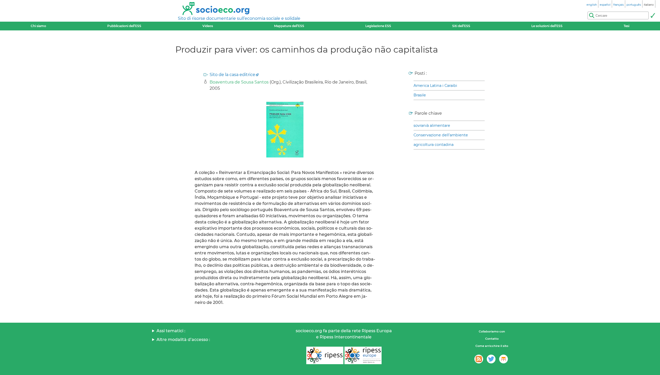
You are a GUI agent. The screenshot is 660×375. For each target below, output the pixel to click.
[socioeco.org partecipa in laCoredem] (503, 359)
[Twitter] (491, 359)
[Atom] (478, 359)
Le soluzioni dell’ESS (547, 26)
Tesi (626, 26)
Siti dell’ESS (461, 26)
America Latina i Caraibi (435, 85)
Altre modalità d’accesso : (183, 339)
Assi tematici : (170, 330)
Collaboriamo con (492, 331)
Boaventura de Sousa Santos (239, 82)
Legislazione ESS (378, 26)
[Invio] (652, 15)
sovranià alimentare (432, 125)
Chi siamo (38, 26)
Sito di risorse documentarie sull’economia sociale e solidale (239, 18)
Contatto (492, 338)
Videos (207, 26)
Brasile (420, 95)
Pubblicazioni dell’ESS (124, 26)
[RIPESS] (324, 355)
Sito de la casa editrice (232, 74)
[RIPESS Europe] (363, 355)
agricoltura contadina (433, 144)
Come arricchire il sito (491, 346)
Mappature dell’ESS (289, 26)
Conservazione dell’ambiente (441, 135)
